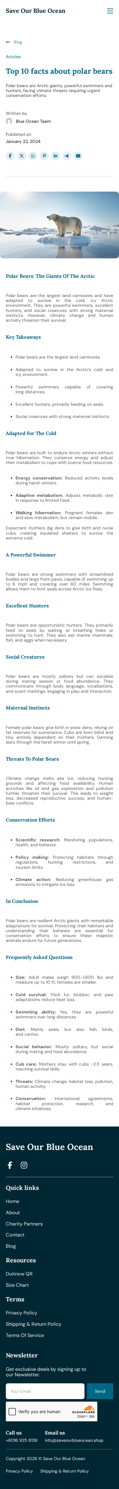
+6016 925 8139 (22, 1440)
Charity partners (24, 1224)
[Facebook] (10, 156)
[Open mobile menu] (110, 11)
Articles (13, 56)
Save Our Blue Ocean (35, 10)
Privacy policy (21, 1313)
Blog (11, 1246)
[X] (21, 156)
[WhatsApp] (33, 156)
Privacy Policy (19, 1471)
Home (12, 1201)
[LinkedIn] (55, 156)
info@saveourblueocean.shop (74, 1440)
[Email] (78, 156)
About (13, 1213)
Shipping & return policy (33, 1324)
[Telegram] (66, 156)
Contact (15, 1235)
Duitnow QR (19, 1274)
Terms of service (25, 1336)
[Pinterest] (44, 156)
